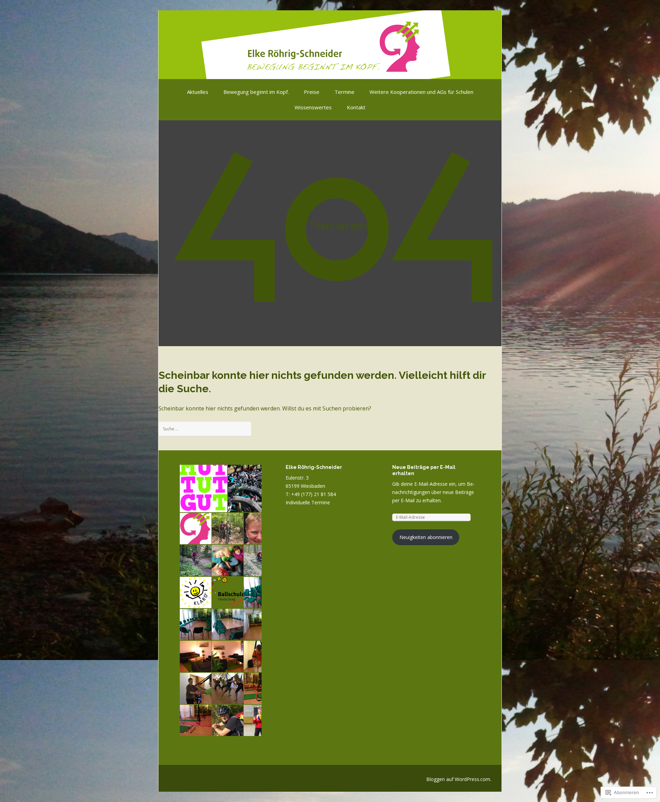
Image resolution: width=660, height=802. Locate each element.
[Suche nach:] (204, 428)
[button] (203, 488)
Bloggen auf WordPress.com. (458, 779)
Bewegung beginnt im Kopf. (256, 91)
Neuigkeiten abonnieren (425, 537)
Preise (311, 91)
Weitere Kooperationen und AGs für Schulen (421, 91)
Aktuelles (197, 91)
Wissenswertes (313, 107)
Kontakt (356, 107)
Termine (344, 91)
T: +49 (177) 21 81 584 (311, 494)
